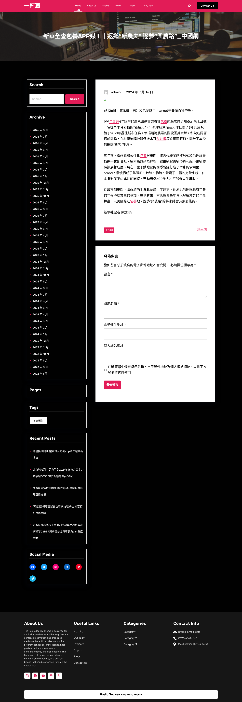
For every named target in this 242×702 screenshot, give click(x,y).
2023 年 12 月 (41, 340)
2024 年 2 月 (40, 327)
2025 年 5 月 (40, 228)
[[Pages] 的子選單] (123, 6)
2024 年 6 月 (40, 301)
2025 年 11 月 (41, 189)
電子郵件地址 (115, 325)
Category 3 (130, 644)
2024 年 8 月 (40, 288)
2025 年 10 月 (41, 196)
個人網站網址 (113, 346)
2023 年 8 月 (40, 367)
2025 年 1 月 (40, 255)
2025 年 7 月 (40, 215)
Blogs (77, 656)
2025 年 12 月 (41, 182)
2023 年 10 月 (41, 354)
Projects (79, 644)
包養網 (114, 122)
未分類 (109, 230)
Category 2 (130, 638)
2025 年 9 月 (40, 202)
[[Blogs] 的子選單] (137, 6)
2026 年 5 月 (40, 149)
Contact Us (207, 5)
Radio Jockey (110, 694)
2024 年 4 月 (40, 314)
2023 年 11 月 (41, 347)
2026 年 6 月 (40, 143)
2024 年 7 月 (40, 294)
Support (78, 650)
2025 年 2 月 (40, 248)
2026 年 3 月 (40, 163)
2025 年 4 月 (40, 235)
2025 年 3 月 (40, 242)
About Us (79, 631)
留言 (108, 274)
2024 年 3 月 (40, 321)
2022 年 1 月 (40, 373)
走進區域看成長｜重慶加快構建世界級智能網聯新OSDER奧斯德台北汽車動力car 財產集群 (58, 531)
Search (74, 98)
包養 (164, 122)
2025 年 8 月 (40, 209)
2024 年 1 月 (40, 334)
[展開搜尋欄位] (189, 6)
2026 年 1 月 (40, 176)
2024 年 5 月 (40, 307)
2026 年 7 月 (40, 136)
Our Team (79, 637)
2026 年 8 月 (40, 130)
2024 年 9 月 (40, 281)
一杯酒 (32, 6)
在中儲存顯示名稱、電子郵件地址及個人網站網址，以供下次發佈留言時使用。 (157, 370)
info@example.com (189, 631)
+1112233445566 (187, 638)
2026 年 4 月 (40, 156)
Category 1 (130, 631)
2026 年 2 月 (40, 169)
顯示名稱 (111, 304)
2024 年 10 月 (41, 275)
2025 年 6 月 (40, 222)
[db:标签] (38, 420)
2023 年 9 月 (40, 360)
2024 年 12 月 (41, 261)
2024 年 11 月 (41, 268)
